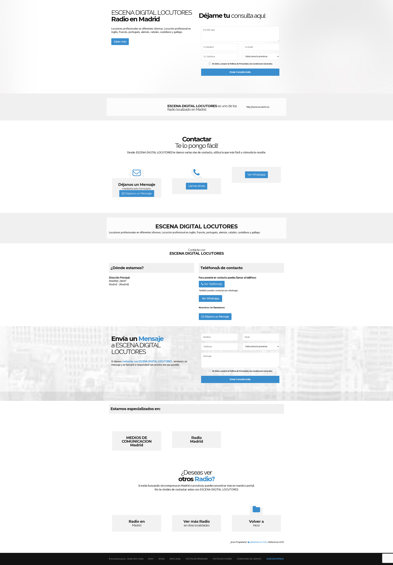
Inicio (151, 559)
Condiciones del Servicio (249, 559)
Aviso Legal (175, 559)
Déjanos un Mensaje (138, 193)
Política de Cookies (222, 559)
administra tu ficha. (258, 542)
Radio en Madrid (136, 517)
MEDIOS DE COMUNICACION (136, 434)
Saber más (120, 41)
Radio (196, 434)
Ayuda (162, 559)
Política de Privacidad (197, 559)
